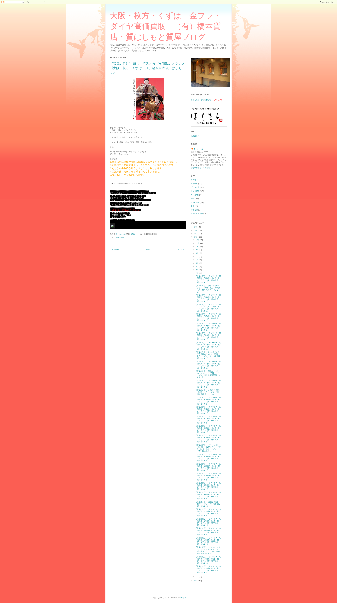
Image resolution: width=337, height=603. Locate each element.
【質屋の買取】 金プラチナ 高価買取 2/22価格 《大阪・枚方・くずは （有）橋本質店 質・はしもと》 (208, 365)
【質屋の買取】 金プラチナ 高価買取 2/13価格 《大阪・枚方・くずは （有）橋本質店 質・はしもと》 (208, 467)
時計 (192, 199)
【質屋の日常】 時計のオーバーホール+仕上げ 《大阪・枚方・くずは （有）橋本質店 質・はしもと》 (208, 374)
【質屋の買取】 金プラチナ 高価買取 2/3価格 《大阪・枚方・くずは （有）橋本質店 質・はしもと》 (208, 541)
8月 (197, 253)
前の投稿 (180, 249)
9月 (197, 250)
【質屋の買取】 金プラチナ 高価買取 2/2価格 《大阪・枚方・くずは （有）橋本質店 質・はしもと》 (208, 560)
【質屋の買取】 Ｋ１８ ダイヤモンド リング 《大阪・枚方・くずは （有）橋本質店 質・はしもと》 (208, 308)
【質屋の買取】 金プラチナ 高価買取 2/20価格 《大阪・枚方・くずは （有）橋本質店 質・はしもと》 (208, 401)
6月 (197, 260)
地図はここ (195, 136)
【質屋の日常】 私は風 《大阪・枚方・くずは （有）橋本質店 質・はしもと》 (207, 504)
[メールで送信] (145, 234)
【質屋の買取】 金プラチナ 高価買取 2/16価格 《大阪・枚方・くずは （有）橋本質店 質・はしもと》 (208, 429)
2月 (197, 273)
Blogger (183, 598)
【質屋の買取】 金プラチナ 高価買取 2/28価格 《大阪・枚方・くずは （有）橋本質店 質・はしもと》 (208, 298)
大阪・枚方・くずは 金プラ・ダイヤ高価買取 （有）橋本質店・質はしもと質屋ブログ (165, 26)
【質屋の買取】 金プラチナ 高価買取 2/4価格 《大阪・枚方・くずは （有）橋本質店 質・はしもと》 (208, 531)
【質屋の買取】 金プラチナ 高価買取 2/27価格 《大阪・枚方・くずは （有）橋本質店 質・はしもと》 (208, 317)
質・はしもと (199, 149)
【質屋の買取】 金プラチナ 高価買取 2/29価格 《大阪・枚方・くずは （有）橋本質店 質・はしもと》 (208, 279)
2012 (196, 237)
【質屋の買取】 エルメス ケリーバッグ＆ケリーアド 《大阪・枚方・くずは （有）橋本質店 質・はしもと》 (208, 550)
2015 (196, 227)
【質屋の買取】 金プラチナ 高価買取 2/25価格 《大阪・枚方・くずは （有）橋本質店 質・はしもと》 (208, 327)
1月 (197, 577)
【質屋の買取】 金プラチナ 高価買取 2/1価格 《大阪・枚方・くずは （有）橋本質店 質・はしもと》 (208, 569)
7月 (197, 257)
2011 (196, 581)
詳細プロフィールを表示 (200, 168)
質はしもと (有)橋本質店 (201, 100)
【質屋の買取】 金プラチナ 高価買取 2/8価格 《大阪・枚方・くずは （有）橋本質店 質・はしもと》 (208, 495)
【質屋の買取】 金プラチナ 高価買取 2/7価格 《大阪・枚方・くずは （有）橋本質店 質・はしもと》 (208, 512)
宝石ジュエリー (197, 214)
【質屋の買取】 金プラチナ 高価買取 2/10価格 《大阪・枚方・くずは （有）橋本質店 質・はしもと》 (208, 476)
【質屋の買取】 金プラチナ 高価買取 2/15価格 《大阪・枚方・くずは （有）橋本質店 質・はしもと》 (208, 438)
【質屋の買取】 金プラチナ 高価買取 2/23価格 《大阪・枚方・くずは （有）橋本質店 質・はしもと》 (208, 346)
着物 (192, 206)
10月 (198, 247)
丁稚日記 (194, 210)
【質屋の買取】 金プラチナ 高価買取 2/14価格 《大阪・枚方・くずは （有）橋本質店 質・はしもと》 (208, 458)
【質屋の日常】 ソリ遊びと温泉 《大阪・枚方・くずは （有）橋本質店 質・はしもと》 (207, 392)
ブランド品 (195, 187)
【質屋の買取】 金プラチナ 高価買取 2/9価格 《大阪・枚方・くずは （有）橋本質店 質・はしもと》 (208, 486)
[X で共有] (150, 234)
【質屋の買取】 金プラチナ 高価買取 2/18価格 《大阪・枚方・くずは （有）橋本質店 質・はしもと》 (208, 410)
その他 (193, 180)
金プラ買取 (195, 191)
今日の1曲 (195, 195)
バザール (194, 184)
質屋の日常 (120, 237)
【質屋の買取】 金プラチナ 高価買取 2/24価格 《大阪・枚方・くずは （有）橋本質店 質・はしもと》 (208, 336)
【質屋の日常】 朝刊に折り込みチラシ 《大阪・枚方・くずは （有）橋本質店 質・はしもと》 (207, 289)
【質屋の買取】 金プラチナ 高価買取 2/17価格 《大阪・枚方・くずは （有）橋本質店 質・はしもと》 (208, 419)
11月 (198, 243)
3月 (197, 270)
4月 (197, 267)
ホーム (148, 249)
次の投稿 (115, 249)
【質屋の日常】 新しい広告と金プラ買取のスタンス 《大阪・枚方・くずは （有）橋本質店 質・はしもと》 (207, 355)
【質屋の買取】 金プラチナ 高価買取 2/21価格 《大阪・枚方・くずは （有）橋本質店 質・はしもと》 (208, 384)
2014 (196, 230)
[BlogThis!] (148, 234)
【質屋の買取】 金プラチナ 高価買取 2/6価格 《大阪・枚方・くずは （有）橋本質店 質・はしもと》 (208, 522)
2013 (196, 234)
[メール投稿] (141, 234)
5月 (197, 263)
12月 (198, 240)
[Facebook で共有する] (153, 234)
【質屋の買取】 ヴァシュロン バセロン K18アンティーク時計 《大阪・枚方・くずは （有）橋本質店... (208, 448)
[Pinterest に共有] (155, 234)
